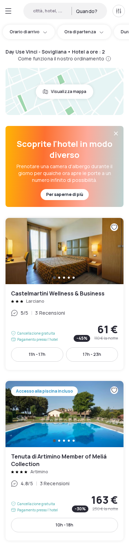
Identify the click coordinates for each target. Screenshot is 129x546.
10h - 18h (64, 525)
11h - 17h (37, 354)
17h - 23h (92, 354)
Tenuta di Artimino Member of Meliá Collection (64, 461)
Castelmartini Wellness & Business (64, 294)
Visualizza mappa (68, 91)
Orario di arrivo (25, 32)
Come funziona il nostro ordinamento (61, 58)
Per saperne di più (64, 194)
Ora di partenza (80, 32)
